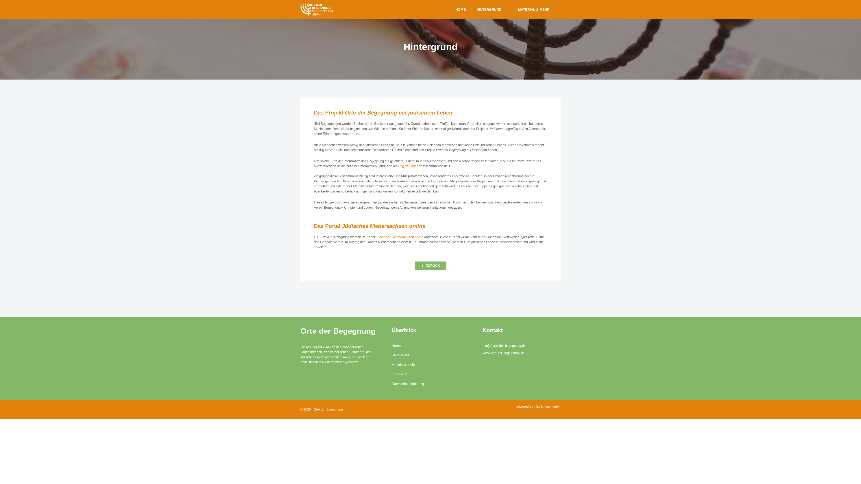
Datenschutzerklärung (408, 384)
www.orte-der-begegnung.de (503, 353)
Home (460, 9)
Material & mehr (534, 9)
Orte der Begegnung (338, 330)
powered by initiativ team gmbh (538, 406)
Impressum (400, 374)
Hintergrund (489, 9)
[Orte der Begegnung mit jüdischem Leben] (317, 9)
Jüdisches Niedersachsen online (399, 237)
